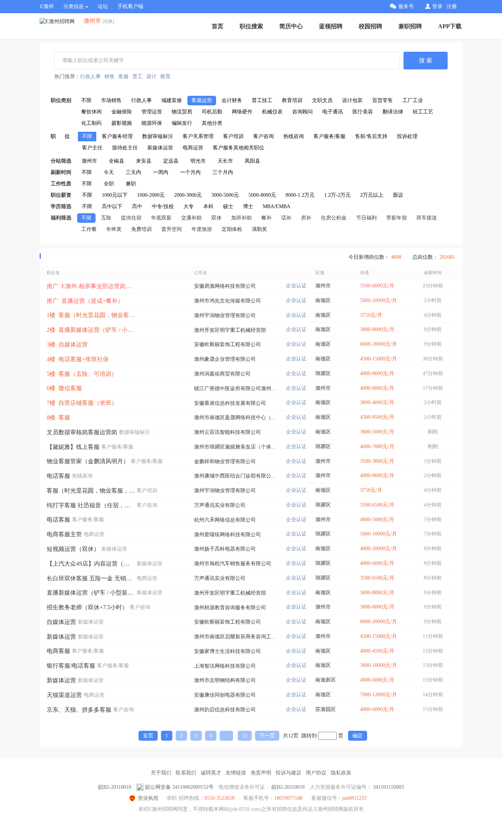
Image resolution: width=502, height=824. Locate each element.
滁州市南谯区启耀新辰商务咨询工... (235, 636)
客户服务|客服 (329, 136)
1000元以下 (115, 195)
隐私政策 (341, 773)
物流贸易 (182, 112)
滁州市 (89, 161)
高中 (137, 206)
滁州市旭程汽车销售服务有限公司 (232, 563)
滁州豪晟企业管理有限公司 (225, 359)
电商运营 (193, 147)
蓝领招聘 (331, 26)
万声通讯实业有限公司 (219, 505)
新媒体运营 (160, 147)
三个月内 (222, 172)
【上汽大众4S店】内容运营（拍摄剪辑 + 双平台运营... (91, 563)
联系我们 (186, 773)
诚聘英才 (211, 773)
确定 (357, 735)
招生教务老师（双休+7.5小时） (87, 607)
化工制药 (91, 123)
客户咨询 (263, 136)
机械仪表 (272, 112)
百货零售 (382, 100)
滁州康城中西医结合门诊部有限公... (235, 476)
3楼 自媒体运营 (67, 344)
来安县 (143, 161)
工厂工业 (412, 100)
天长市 (225, 161)
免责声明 (261, 773)
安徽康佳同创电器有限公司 (225, 695)
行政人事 (90, 76)
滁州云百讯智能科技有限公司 (227, 432)
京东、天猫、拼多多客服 (79, 710)
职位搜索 (251, 26)
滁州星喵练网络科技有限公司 (227, 534)
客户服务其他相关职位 (238, 147)
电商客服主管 (64, 534)
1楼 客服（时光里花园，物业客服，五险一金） (91, 315)
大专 (188, 206)
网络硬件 (242, 112)
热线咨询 (293, 136)
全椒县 (116, 161)
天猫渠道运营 (64, 695)
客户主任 (92, 147)
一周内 (160, 172)
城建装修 (171, 100)
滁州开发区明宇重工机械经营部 (230, 330)
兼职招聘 (410, 26)
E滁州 (47, 6)
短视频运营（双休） (73, 549)
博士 (248, 206)
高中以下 (112, 206)
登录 (437, 6)
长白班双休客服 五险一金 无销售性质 (91, 578)
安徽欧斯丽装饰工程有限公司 (227, 344)
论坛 (103, 6)
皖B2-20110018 (114, 787)
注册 (452, 6)
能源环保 (151, 123)
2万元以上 (371, 195)
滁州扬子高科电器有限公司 (225, 549)
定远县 (171, 161)
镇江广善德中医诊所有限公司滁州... (235, 388)
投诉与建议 (288, 773)
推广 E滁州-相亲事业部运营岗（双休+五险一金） (91, 286)
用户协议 (316, 773)
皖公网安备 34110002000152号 (179, 787)
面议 (398, 195)
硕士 (228, 206)
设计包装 (352, 100)
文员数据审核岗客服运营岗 (82, 432)
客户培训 (233, 136)
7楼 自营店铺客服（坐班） (82, 403)
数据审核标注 (157, 136)
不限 (86, 100)
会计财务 (232, 100)
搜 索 (425, 60)
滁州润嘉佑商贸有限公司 (222, 374)
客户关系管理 (198, 136)
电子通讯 (332, 112)
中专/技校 (163, 206)
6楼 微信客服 (64, 388)
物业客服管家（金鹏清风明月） (88, 461)
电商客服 (58, 651)
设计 (151, 76)
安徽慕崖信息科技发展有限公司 (230, 403)
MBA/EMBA (276, 206)
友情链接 (236, 773)
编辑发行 (182, 123)
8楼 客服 (58, 417)
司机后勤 (212, 112)
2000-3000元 (188, 195)
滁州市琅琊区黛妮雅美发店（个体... (235, 447)
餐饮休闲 (91, 112)
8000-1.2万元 (300, 195)
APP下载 (450, 26)
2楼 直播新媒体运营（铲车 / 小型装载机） (91, 330)
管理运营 (151, 112)
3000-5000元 (225, 195)
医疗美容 (362, 112)
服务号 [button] (406, 6)
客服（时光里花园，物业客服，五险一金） (91, 490)
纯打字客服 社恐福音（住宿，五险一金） (91, 505)
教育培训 (292, 100)
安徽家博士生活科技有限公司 (227, 651)
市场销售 (111, 100)
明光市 (198, 161)
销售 (109, 76)
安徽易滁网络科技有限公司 (225, 286)
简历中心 (291, 26)
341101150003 (388, 787)
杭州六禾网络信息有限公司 (225, 520)
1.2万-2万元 (337, 195)
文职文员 (322, 100)
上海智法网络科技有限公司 (225, 666)
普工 (137, 76)
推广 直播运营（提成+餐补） (85, 301)
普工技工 (262, 100)
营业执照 (148, 798)
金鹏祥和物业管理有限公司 (225, 461)
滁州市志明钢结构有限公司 (225, 680)
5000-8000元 (262, 195)
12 (244, 735)
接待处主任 (125, 147)
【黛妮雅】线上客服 (73, 447)
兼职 (131, 183)
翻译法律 (393, 112)
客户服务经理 (117, 136)
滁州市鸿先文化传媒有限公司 (227, 301)
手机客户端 (130, 6)
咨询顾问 (302, 112)
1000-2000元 (151, 195)
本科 (208, 206)
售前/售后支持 (371, 136)
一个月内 (190, 172)
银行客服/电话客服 (71, 666)
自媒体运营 (61, 622)
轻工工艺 (423, 112)
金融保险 (121, 112)
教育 (165, 76)
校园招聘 (370, 26)
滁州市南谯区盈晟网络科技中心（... (235, 417)
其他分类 (212, 123)
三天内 (133, 172)
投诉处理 (407, 136)
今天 (109, 172)
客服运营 (201, 100)
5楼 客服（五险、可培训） (82, 374)
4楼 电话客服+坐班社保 (78, 359)
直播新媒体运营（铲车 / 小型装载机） (91, 592)
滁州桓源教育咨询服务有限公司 (230, 607)
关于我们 (161, 773)
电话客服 (58, 476)
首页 (217, 26)
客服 (123, 76)
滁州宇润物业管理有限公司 (225, 315)
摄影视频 (121, 123)
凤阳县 (252, 161)
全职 (109, 183)
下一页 (267, 735)
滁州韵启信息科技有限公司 (225, 709)
